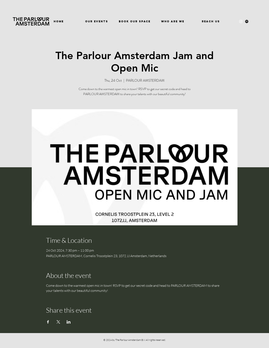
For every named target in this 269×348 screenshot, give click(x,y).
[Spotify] (247, 21)
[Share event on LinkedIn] (69, 322)
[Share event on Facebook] (48, 322)
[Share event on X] (58, 322)
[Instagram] (241, 21)
